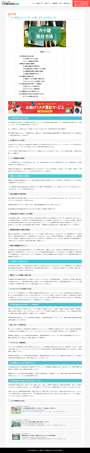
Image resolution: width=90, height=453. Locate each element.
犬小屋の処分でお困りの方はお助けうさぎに (31, 94)
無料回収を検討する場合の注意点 (33, 71)
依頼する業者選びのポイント (32, 73)
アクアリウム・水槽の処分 (31, 89)
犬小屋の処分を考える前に (26, 56)
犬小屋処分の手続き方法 (26, 76)
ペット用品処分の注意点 (30, 61)
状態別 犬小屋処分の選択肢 (27, 63)
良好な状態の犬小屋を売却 (31, 66)
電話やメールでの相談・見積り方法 (33, 78)
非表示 (47, 52)
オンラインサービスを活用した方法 (33, 81)
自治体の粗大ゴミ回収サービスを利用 (34, 68)
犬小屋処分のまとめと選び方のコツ (29, 91)
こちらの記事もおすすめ (30, 96)
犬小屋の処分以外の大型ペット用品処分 (30, 83)
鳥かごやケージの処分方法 (31, 86)
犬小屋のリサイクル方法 (30, 58)
